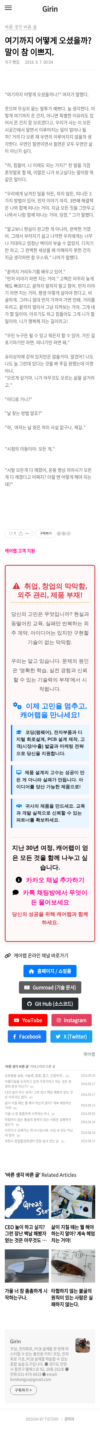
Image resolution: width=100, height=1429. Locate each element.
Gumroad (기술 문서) (54, 987)
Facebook (29, 1036)
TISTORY (52, 1418)
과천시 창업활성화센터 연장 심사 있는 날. (32, 1141)
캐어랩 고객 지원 (20, 550)
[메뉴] (8, 8)
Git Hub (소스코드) (53, 1003)
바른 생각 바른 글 (17, 1066)
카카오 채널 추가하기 (55, 879)
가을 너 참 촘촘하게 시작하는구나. (27, 1113)
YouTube (31, 1020)
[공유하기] (20, 534)
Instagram (74, 1020)
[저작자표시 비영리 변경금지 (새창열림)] (63, 533)
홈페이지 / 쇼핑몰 (53, 971)
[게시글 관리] (27, 534)
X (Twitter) (75, 1036)
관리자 (69, 1418)
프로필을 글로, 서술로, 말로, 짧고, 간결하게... (34, 1075)
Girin (50, 8)
